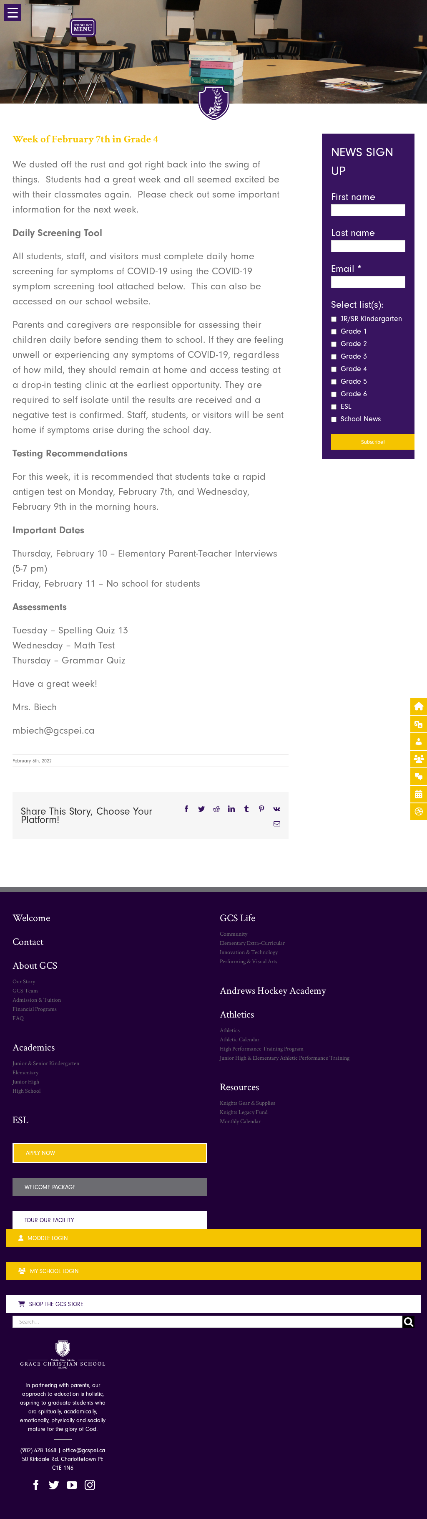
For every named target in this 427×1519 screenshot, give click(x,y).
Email (346, 268)
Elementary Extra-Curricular (252, 943)
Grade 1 (353, 331)
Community (233, 933)
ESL (345, 406)
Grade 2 (353, 343)
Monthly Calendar (240, 1121)
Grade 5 (353, 381)
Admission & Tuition (37, 999)
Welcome (31, 917)
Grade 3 (353, 356)
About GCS (35, 965)
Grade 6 (353, 394)
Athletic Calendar (239, 1039)
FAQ (18, 1018)
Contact (28, 941)
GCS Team (25, 990)
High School (26, 1090)
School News (360, 419)
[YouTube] (72, 1485)
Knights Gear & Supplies (247, 1102)
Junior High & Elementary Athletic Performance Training (284, 1057)
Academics (34, 1047)
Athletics (237, 1014)
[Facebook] (36, 1485)
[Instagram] (90, 1485)
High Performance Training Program (262, 1048)
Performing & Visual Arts (248, 961)
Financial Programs (35, 1009)
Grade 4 (353, 369)
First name (353, 197)
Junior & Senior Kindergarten (46, 1063)
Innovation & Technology (249, 952)
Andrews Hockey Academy (273, 990)
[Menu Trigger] (12, 12)
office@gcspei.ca (84, 1450)
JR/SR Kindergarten (370, 318)
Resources (239, 1086)
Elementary (25, 1072)
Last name (353, 232)
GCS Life (237, 917)
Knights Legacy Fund (244, 1112)
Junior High (26, 1081)
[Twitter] (54, 1485)
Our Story (24, 981)
